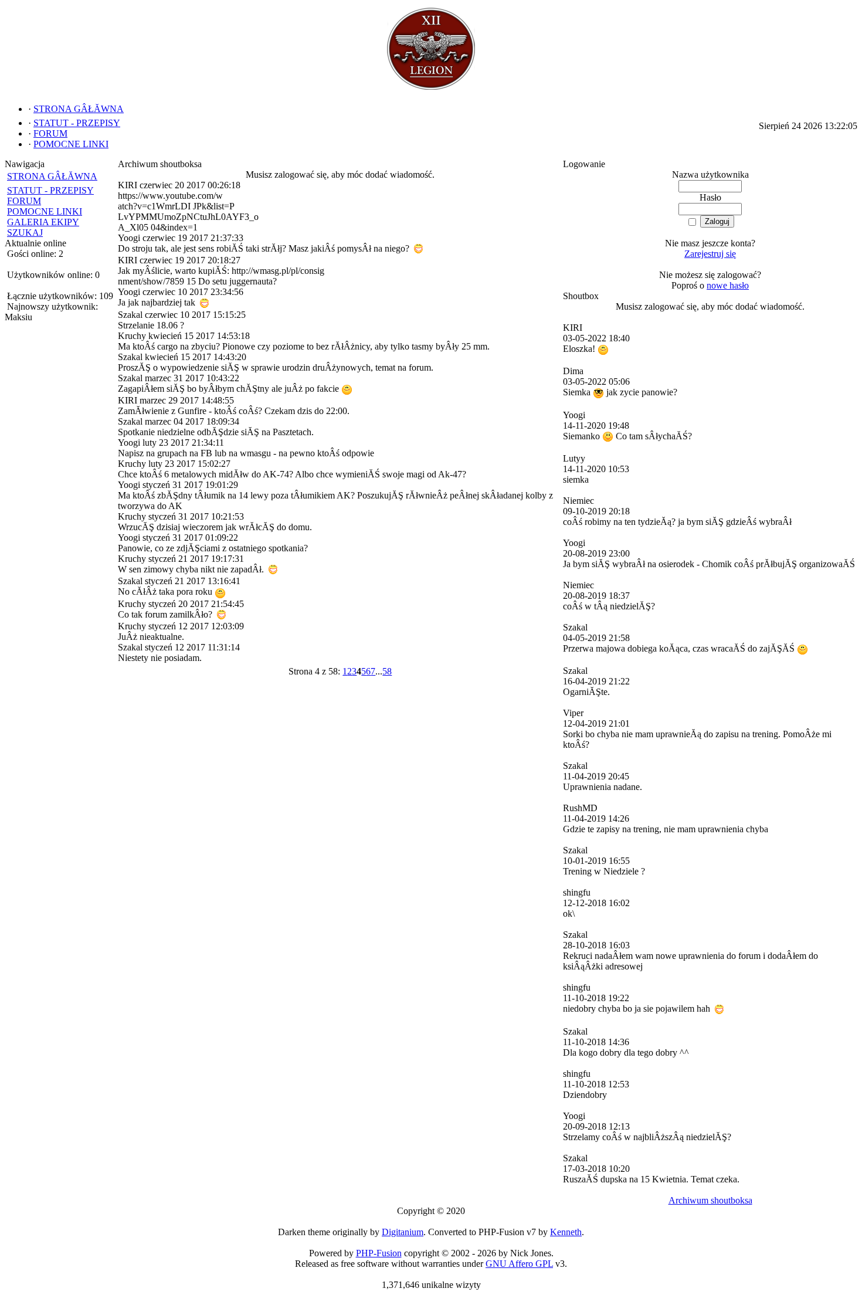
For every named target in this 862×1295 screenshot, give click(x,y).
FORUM (24, 201)
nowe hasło (728, 285)
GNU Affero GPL (519, 1264)
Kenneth (566, 1232)
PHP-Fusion (379, 1253)
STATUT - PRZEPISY (50, 190)
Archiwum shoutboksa (710, 1200)
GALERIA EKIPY (43, 222)
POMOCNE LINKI (44, 211)
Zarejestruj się (710, 254)
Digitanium (402, 1232)
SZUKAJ (25, 233)
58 (387, 671)
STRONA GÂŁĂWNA (52, 176)
